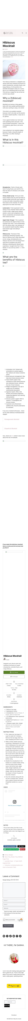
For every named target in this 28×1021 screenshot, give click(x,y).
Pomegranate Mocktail (11, 419)
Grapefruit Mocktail (10, 428)
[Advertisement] (14, 15)
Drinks (6, 855)
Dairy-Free (7, 857)
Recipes (11, 855)
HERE (12, 56)
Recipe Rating (6, 880)
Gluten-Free (14, 857)
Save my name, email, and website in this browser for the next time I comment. (14, 913)
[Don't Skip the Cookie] (8, 33)
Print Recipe (15, 672)
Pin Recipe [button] (15, 676)
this (12, 436)
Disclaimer (14, 1015)
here (20, 247)
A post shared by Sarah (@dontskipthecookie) (14, 820)
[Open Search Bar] (22, 33)
